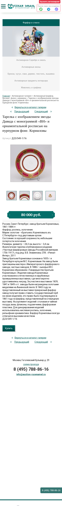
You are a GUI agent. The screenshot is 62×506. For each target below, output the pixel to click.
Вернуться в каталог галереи (30, 107)
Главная (6, 96)
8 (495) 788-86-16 (51, 490)
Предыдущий (21, 111)
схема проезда (31, 364)
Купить (9, 328)
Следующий (41, 111)
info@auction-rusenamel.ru (31, 374)
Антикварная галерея (21, 96)
